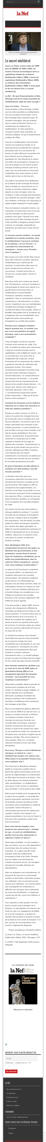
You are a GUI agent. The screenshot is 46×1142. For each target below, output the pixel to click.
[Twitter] (26, 5)
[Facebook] (22, 5)
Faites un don (11, 1101)
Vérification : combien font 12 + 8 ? (18, 1063)
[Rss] (19, 5)
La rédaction (10, 1093)
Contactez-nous (12, 1097)
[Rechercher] (39, 2)
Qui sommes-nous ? (13, 1089)
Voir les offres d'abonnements (17, 1117)
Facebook (12, 1128)
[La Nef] (23, 14)
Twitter (10, 1133)
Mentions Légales (12, 1105)
